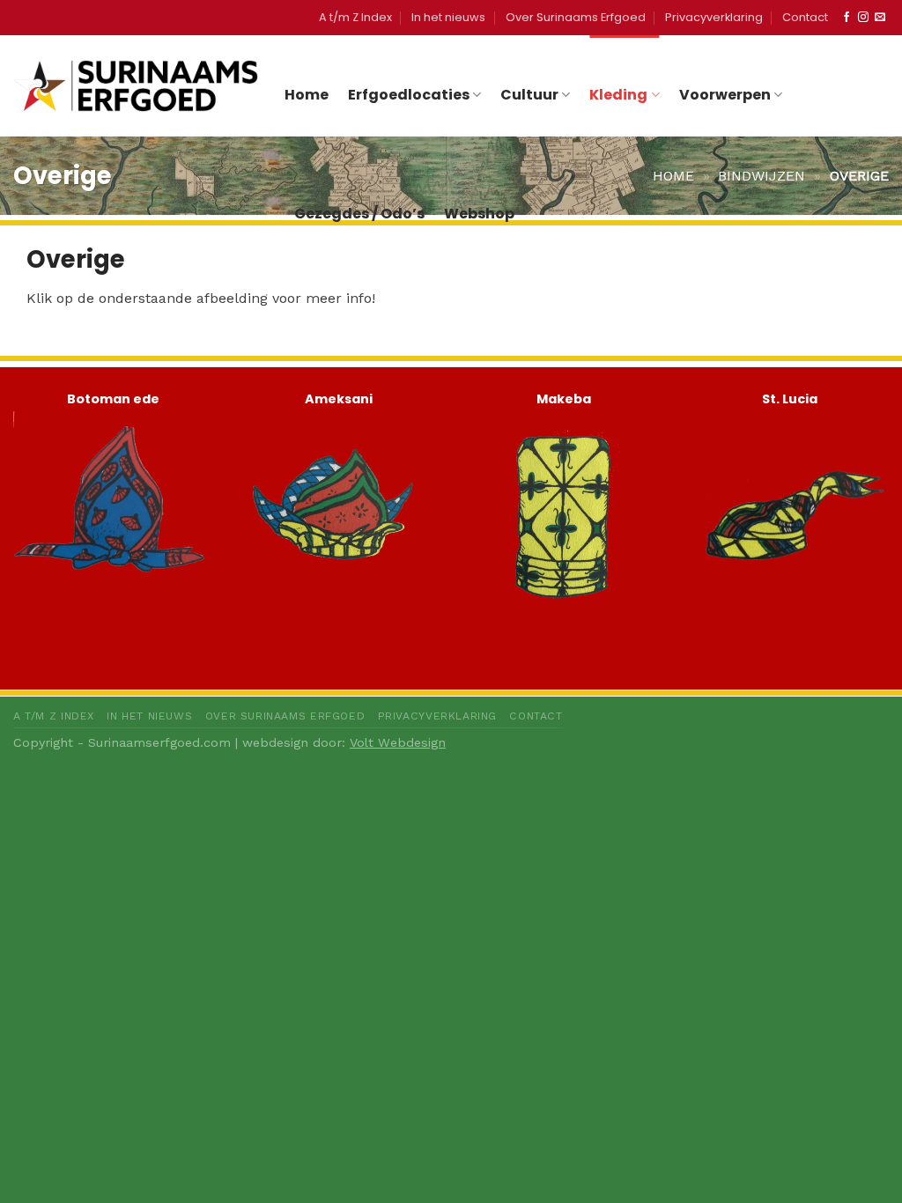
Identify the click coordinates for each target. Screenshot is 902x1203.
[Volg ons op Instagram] (863, 17)
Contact (805, 17)
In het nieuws (448, 17)
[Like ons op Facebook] (846, 17)
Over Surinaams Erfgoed (576, 17)
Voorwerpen (725, 95)
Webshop (479, 213)
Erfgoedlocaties (408, 95)
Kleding (618, 95)
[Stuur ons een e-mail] (880, 17)
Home (307, 95)
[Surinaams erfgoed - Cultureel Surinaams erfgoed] (135, 85)
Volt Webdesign (398, 742)
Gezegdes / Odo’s (359, 213)
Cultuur (529, 95)
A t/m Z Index (355, 17)
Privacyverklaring (714, 17)
